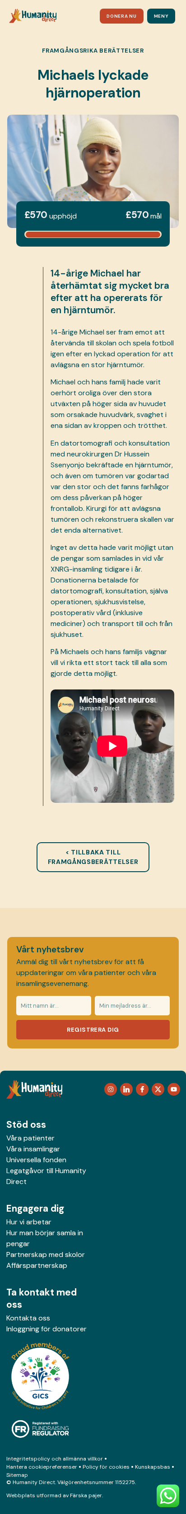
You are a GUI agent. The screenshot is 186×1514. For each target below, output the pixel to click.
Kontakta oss (28, 1318)
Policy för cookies (106, 1466)
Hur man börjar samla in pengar (44, 1238)
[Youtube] (173, 1089)
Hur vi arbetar (28, 1222)
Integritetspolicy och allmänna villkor (54, 1458)
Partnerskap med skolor (45, 1254)
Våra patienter (30, 1138)
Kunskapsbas (152, 1466)
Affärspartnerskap (36, 1265)
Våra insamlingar (33, 1149)
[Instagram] (110, 1089)
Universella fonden (36, 1160)
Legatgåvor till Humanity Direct (46, 1176)
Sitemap (17, 1475)
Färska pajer (86, 1495)
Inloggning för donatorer (46, 1329)
